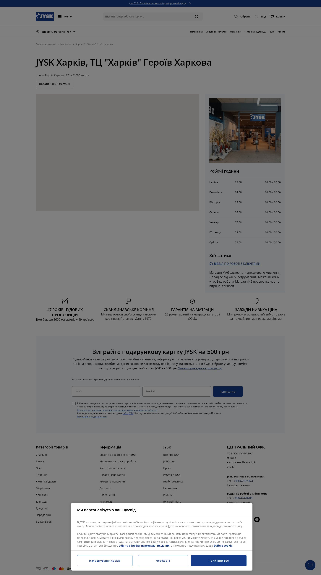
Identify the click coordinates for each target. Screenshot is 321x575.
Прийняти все (219, 560)
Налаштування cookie (104, 560)
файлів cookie (223, 545)
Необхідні (163, 560)
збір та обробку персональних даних (144, 545)
